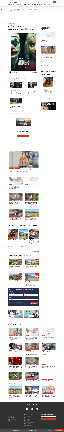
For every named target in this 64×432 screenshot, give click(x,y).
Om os (9, 414)
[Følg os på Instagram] (32, 409)
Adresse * (10, 297)
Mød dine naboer (38, 4)
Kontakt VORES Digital (12, 419)
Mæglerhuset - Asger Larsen (13, 270)
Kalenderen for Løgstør (28, 417)
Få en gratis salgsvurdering (29, 423)
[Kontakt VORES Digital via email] (37, 409)
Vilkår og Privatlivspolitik (12, 417)
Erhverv (19, 4)
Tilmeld (55, 2)
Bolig (14, 4)
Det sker (24, 4)
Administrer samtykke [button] (11, 420)
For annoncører (10, 416)
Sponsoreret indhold (28, 425)
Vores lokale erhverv (28, 416)
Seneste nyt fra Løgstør (28, 414)
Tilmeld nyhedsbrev (58, 430)
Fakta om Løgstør (27, 419)
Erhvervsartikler (27, 420)
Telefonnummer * (12, 293)
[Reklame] (23, 122)
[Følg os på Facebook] (27, 409)
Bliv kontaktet (34, 303)
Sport (45, 4)
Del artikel (33, 72)
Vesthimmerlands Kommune (29, 422)
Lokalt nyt (30, 4)
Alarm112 (10, 4)
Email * (25, 293)
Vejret (49, 4)
